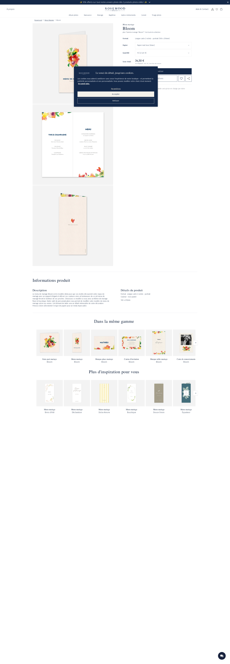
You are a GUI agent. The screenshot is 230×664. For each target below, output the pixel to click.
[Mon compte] (212, 9)
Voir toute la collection (153, 32)
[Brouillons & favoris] (217, 9)
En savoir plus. (84, 84)
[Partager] (188, 78)
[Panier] (221, 9)
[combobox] (163, 45)
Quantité (126, 53)
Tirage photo (156, 15)
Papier (125, 45)
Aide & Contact (202, 9)
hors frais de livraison (155, 63)
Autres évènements (128, 15)
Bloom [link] (58, 20)
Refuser (115, 101)
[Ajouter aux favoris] (181, 78)
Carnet (143, 15)
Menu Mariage (49, 20)
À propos (10, 9)
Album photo (73, 15)
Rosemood (38, 20)
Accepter (116, 94)
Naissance (88, 15)
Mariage (100, 15)
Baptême (112, 15)
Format (125, 39)
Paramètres (116, 89)
